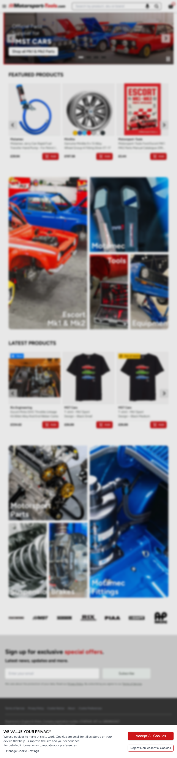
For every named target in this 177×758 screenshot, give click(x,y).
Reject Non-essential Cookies (150, 748)
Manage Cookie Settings (22, 751)
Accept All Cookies (151, 736)
